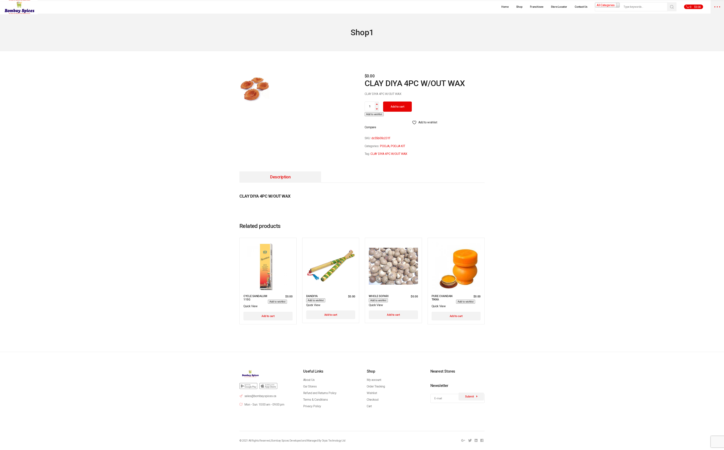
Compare (370, 127)
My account (374, 380)
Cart (369, 406)
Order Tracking (376, 386)
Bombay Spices (280, 440)
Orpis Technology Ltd (334, 440)
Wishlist (372, 393)
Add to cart (397, 106)
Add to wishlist (374, 114)
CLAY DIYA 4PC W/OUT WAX (388, 154)
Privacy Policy (312, 406)
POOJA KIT (398, 146)
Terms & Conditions (315, 399)
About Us (309, 380)
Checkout (372, 399)
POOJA (384, 146)
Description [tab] (280, 177)
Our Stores (310, 386)
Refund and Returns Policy (320, 393)
